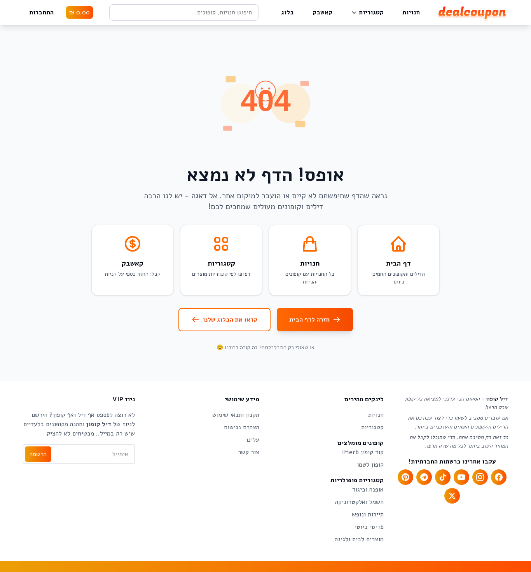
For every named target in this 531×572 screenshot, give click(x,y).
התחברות (41, 12)
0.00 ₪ (79, 12)
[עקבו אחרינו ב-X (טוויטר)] (452, 496)
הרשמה (38, 454)
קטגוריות (371, 12)
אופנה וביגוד (368, 489)
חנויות (411, 12)
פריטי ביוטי (369, 527)
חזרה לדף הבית (309, 319)
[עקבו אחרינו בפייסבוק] (499, 477)
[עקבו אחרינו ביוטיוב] (461, 477)
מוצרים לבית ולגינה (359, 539)
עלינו (252, 440)
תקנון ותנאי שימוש (235, 415)
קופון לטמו (370, 464)
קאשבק (322, 12)
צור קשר (248, 452)
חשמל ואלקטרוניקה (359, 502)
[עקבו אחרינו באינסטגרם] (480, 477)
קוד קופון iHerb (363, 452)
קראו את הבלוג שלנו (230, 319)
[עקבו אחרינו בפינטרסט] (405, 477)
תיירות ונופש (368, 514)
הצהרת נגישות (241, 427)
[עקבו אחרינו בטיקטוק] (443, 477)
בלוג (287, 12)
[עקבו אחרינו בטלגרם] (424, 477)
